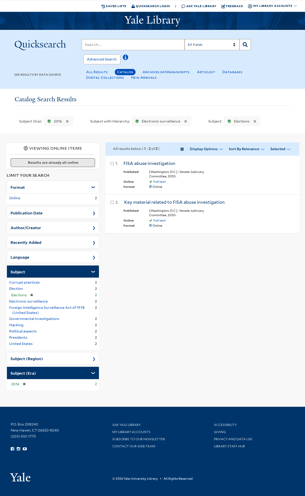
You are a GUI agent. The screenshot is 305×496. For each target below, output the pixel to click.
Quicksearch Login (152, 6)
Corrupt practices (24, 282)
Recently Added (25, 242)
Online (14, 198)
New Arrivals (144, 77)
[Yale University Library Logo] (152, 21)
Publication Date (26, 212)
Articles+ (206, 72)
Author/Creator (25, 227)
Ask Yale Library (201, 6)
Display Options (204, 149)
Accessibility (225, 425)
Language (19, 256)
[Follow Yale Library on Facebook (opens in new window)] (12, 449)
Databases (232, 72)
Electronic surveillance (161, 121)
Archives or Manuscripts (166, 72)
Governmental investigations (34, 319)
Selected (277, 149)
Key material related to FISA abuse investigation (174, 202)
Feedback (234, 6)
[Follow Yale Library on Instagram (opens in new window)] (18, 449)
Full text (159, 181)
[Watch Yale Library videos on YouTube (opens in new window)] (25, 449)
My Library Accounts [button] (272, 6)
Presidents (18, 337)
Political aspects (23, 331)
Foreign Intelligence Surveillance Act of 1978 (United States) (47, 310)
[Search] (245, 44)
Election (16, 288)
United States (21, 344)
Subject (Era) (23, 373)
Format (17, 187)
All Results (97, 72)
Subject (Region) (26, 358)
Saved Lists (115, 6)
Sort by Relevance (244, 149)
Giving (220, 432)
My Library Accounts (131, 432)
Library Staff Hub (229, 446)
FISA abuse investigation (149, 163)
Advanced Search (102, 59)
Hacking (16, 325)
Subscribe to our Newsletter (138, 439)
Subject (17, 271)
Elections (241, 121)
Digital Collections (105, 77)
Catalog (125, 72)
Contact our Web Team (133, 446)
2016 (58, 121)
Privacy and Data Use (233, 439)
